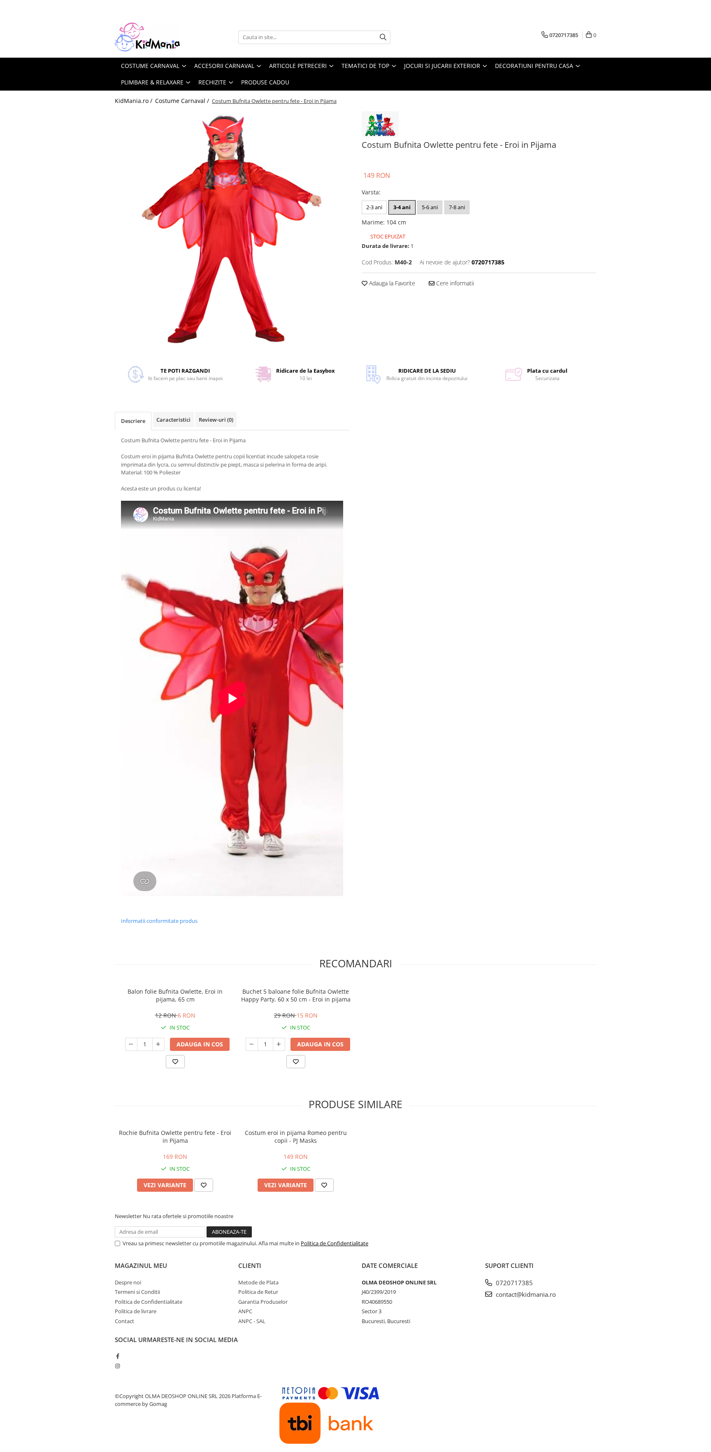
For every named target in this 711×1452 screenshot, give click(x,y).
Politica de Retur (258, 1292)
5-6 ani (430, 207)
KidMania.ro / (134, 101)
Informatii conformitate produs (159, 920)
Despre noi (128, 1282)
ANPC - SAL (251, 1321)
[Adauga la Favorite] (175, 1061)
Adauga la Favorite (391, 283)
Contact (124, 1321)
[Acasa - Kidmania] (156, 37)
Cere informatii (454, 283)
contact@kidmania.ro (525, 1294)
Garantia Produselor (263, 1301)
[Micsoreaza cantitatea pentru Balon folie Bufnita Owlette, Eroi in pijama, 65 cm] (131, 1044)
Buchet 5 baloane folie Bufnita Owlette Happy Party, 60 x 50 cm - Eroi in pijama (296, 995)
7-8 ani (457, 207)
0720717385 (513, 1283)
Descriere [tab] (133, 421)
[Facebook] (117, 1356)
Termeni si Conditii (137, 1292)
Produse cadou (265, 82)
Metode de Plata (258, 1282)
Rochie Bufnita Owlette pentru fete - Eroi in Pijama (175, 1136)
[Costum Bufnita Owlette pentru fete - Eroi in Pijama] (232, 228)
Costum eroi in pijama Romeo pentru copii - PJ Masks (296, 1136)
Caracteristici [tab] (173, 419)
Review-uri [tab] (216, 419)
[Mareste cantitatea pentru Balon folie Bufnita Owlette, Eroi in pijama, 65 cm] (158, 1044)
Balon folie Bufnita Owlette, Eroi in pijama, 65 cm (175, 995)
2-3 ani (374, 207)
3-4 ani (402, 207)
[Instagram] (117, 1366)
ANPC (245, 1311)
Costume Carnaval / (183, 101)
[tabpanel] (232, 228)
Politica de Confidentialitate (334, 1243)
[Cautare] (383, 37)
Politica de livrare (135, 1311)
